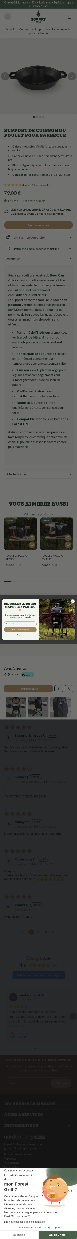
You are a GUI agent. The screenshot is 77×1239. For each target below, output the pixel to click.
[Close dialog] (72, 601)
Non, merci (20, 635)
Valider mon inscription (20, 629)
